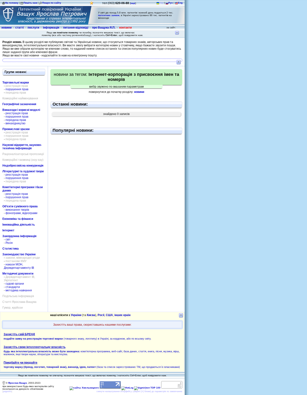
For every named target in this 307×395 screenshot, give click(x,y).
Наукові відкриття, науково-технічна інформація (22, 146)
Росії (101, 315)
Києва (91, 315)
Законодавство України (18, 254)
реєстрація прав (17, 113)
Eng (180, 2)
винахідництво (15, 123)
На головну (11, 2)
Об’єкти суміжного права (20, 206)
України (76, 315)
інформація (51, 27)
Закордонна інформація (19, 236)
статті (19, 27)
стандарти (13, 287)
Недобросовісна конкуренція (22, 165)
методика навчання (19, 290)
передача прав (16, 120)
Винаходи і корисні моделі (21, 110)
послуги (33, 27)
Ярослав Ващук (17, 383)
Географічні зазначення (19, 104)
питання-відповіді (75, 27)
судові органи (15, 283)
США (109, 315)
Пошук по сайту (51, 2)
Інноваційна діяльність (18, 224)
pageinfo (7, 391)
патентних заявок (108, 15)
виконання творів (17, 209)
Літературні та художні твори (23, 171)
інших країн (122, 315)
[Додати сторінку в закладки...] (92, 4)
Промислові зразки (16, 129)
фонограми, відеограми (21, 213)
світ (8, 239)
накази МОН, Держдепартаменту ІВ (19, 266)
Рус (170, 2)
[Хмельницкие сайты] (84, 387)
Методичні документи (17, 273)
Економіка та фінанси (17, 219)
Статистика (10, 248)
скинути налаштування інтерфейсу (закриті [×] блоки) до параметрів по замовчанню (139, 391)
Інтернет (8, 230)
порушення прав (17, 89)
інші (132, 3)
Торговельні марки (15, 82)
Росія (9, 243)
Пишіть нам (30, 2)
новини (6, 27)
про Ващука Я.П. (103, 27)
